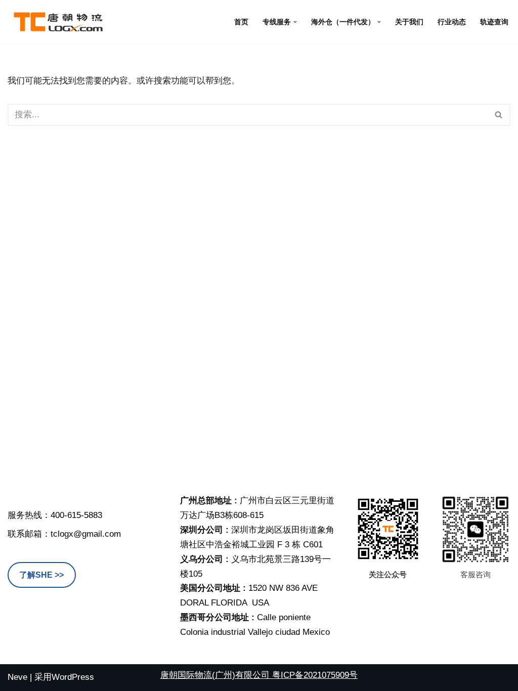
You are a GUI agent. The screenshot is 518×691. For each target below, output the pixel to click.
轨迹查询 (494, 22)
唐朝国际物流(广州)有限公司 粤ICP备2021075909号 (259, 675)
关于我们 (409, 22)
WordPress (73, 677)
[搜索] (499, 115)
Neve (17, 677)
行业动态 (452, 22)
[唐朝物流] (58, 21)
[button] (295, 22)
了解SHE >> (41, 575)
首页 (241, 22)
